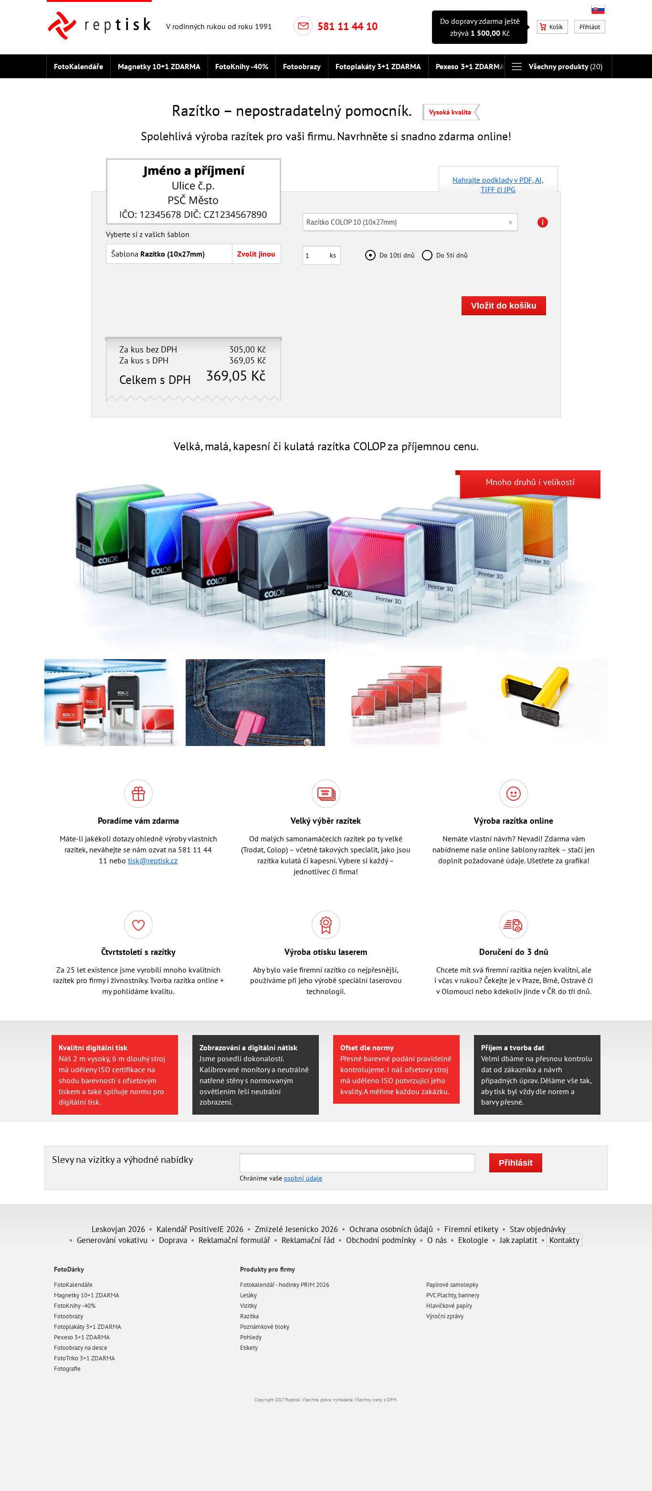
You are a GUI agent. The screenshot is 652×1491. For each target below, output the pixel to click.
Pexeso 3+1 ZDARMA (470, 66)
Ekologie (473, 1239)
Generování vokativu (112, 1239)
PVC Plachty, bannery (452, 1295)
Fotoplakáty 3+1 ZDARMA (378, 66)
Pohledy (251, 1337)
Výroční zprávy (444, 1316)
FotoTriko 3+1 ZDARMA (84, 1358)
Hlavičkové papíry (449, 1306)
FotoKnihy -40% (241, 66)
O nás (437, 1239)
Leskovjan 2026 (118, 1228)
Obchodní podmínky (381, 1239)
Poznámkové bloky (264, 1327)
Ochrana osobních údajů (391, 1228)
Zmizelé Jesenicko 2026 (296, 1228)
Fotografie (67, 1369)
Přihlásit (589, 27)
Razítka (249, 1316)
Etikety (249, 1348)
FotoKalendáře (78, 66)
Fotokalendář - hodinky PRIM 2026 (284, 1285)
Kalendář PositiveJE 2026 (200, 1228)
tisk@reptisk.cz (153, 860)
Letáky (248, 1295)
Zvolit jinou (256, 254)
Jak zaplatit (518, 1239)
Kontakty (564, 1239)
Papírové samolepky (452, 1285)
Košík (556, 27)
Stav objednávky (538, 1228)
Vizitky (248, 1306)
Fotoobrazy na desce (80, 1348)
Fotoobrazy (302, 66)
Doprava (173, 1239)
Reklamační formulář (234, 1239)
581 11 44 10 (347, 26)
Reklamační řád (308, 1239)
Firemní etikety (471, 1228)
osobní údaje (303, 1177)
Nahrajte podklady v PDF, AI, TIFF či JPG (498, 183)
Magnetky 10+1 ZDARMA (159, 66)
